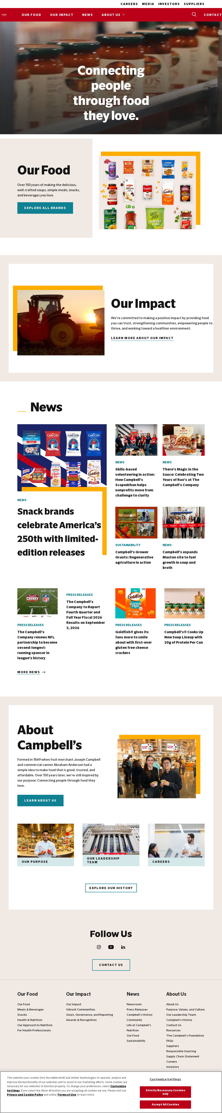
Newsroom (134, 1004)
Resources (173, 1030)
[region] (111, 1092)
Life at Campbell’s (139, 1025)
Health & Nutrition (29, 1020)
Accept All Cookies (165, 1104)
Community (134, 1020)
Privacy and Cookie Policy (25, 1094)
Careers (129, 4)
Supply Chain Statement (182, 1056)
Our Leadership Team (181, 1014)
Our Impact (61, 15)
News (87, 15)
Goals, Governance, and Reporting (89, 1014)
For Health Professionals (34, 1030)
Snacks (22, 1014)
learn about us (40, 800)
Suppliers (194, 4)
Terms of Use (66, 1094)
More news (28, 672)
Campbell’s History (140, 1014)
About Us (111, 15)
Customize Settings (165, 1079)
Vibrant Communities (80, 1009)
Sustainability (136, 1040)
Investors (169, 4)
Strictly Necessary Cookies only (165, 1092)
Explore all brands (45, 208)
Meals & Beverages (30, 1009)
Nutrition (133, 1030)
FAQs (169, 1040)
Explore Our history (111, 888)
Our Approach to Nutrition (34, 1025)
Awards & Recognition (81, 1020)
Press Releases (137, 1009)
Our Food (31, 15)
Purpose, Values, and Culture (185, 1009)
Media (148, 4)
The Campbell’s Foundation (185, 1035)
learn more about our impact (142, 338)
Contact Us (111, 965)
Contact (213, 15)
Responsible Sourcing (181, 1051)
